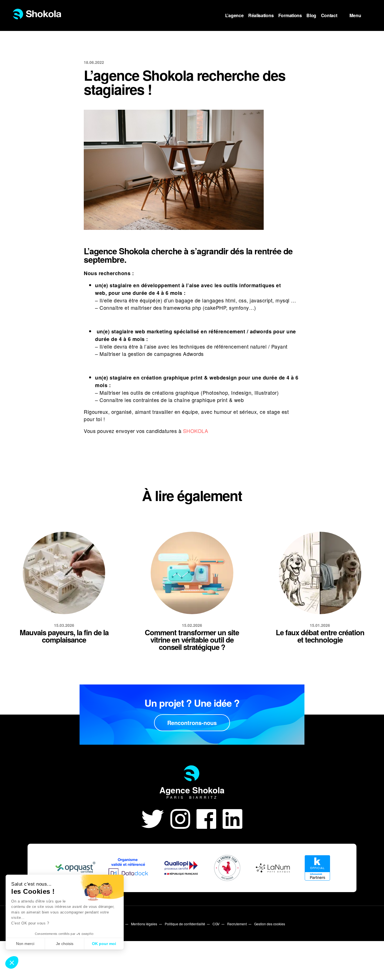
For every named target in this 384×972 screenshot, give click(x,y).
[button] (12, 962)
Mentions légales (144, 923)
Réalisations (261, 15)
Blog (311, 15)
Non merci (25, 943)
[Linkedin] (233, 818)
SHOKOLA (195, 430)
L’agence (234, 15)
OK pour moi (104, 943)
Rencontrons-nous (192, 723)
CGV (216, 923)
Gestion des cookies (269, 923)
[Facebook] (209, 818)
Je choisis (64, 943)
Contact (329, 15)
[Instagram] (183, 818)
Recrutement (237, 923)
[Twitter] (155, 818)
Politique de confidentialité (185, 923)
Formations (290, 15)
